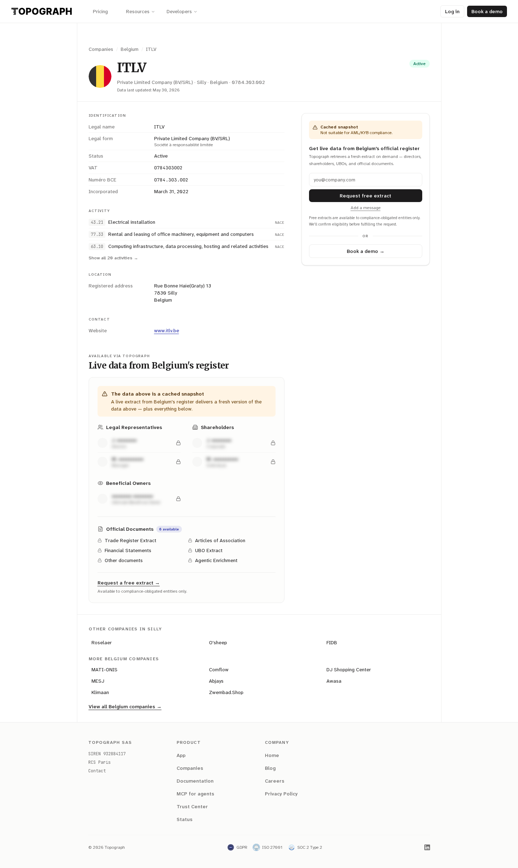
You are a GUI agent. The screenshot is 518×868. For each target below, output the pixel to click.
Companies (101, 49)
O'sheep (218, 642)
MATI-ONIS (104, 669)
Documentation (195, 781)
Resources (138, 11)
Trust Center (192, 806)
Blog (270, 768)
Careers (274, 781)
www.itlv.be (166, 330)
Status (185, 819)
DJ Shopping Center (348, 669)
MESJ (97, 681)
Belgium (129, 49)
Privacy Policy (281, 793)
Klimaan (100, 692)
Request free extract (365, 195)
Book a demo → (365, 251)
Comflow (219, 669)
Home (272, 755)
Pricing (100, 11)
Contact (97, 771)
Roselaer (101, 642)
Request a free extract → (129, 582)
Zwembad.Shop (226, 692)
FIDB (331, 642)
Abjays (216, 681)
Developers (179, 11)
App (181, 755)
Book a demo (487, 11)
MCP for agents (195, 793)
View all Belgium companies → (125, 706)
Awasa (333, 681)
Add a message (366, 208)
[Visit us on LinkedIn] (427, 847)
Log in (452, 11)
